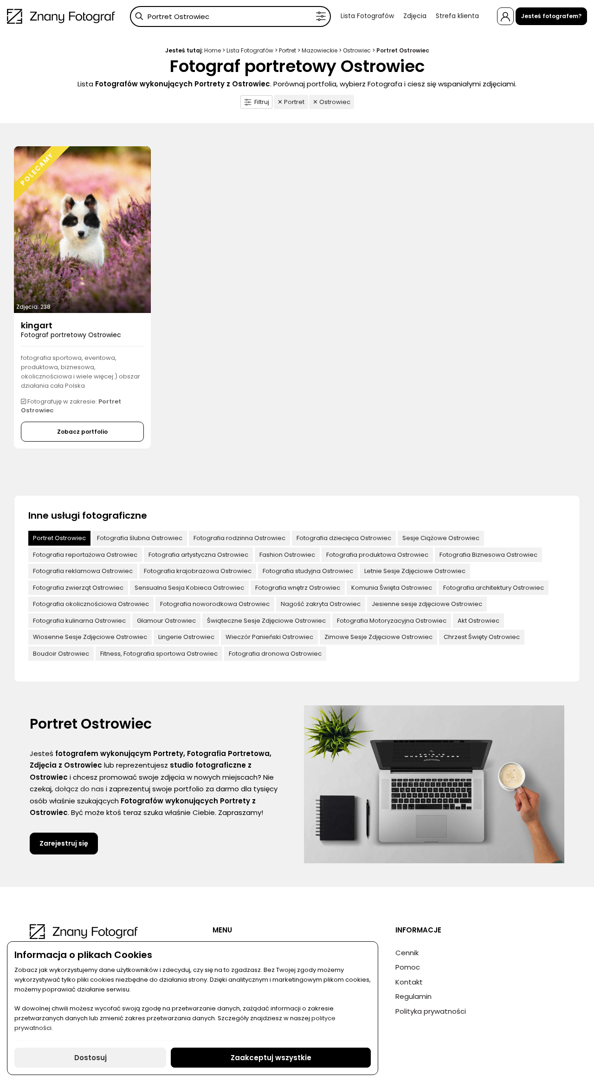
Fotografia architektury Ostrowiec (493, 587)
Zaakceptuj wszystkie (271, 1057)
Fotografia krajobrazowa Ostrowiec (198, 571)
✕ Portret (291, 102)
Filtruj (261, 102)
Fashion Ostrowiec (287, 554)
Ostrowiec (357, 50)
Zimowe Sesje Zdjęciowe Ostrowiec (378, 636)
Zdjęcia (414, 15)
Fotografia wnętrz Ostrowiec (297, 587)
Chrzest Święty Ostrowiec (482, 636)
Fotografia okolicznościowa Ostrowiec (91, 604)
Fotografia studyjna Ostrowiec (308, 571)
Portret (287, 50)
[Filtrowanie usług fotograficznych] (321, 16)
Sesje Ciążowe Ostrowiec (440, 538)
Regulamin (413, 996)
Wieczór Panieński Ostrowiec (269, 636)
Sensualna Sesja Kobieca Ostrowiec (189, 587)
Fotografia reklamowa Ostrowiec (83, 571)
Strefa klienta (457, 15)
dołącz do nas (79, 789)
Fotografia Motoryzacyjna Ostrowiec (391, 620)
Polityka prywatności (430, 1011)
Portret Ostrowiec (59, 538)
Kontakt (409, 982)
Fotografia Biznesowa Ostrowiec (488, 554)
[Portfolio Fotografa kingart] (82, 229)
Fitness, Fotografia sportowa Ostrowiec (159, 653)
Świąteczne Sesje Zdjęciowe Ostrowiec (266, 620)
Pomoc (407, 967)
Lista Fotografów (367, 15)
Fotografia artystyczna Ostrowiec (198, 554)
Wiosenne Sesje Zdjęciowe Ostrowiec (90, 636)
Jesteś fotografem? (551, 16)
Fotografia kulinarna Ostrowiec (79, 620)
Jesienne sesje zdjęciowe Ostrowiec (427, 604)
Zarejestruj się (63, 843)
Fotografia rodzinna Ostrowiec (239, 538)
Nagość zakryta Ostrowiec (321, 604)
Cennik (407, 953)
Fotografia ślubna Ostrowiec (139, 538)
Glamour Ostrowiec (166, 620)
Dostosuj (90, 1057)
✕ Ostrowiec (331, 102)
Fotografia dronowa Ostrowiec (275, 653)
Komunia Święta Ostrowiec (391, 587)
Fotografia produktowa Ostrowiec (377, 554)
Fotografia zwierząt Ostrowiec (78, 587)
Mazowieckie (319, 50)
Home (212, 50)
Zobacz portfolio (82, 432)
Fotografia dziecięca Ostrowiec (344, 538)
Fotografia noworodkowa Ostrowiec (215, 604)
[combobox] (230, 16)
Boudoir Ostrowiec (61, 653)
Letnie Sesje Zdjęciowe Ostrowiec (414, 571)
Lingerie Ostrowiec (186, 636)
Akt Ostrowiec (478, 620)
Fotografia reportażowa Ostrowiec (85, 554)
